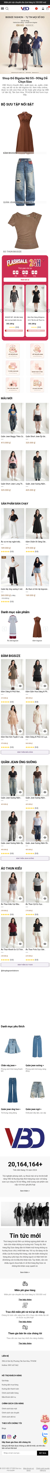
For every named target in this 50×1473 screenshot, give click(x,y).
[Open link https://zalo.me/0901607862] (45, 1434)
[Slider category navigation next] (46, 629)
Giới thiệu (5, 1381)
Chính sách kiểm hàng (10, 1393)
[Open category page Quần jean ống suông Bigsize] (37, 1046)
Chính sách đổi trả (8, 1417)
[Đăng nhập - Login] (43, 8)
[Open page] (7, 8)
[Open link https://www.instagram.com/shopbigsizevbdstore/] (9, 1437)
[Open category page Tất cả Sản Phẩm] (25, 43)
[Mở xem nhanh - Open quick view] (20, 686)
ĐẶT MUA (42, 1453)
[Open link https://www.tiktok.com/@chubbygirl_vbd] (15, 1437)
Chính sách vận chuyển (10, 1413)
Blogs (4, 1428)
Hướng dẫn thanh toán (10, 1389)
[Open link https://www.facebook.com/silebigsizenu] (4, 1437)
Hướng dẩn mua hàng (10, 1385)
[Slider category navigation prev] (4, 629)
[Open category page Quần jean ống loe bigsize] (12, 1090)
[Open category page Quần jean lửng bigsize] (37, 1090)
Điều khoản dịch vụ (9, 1397)
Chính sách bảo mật (9, 1409)
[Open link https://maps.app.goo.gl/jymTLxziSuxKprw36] (45, 1441)
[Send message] (45, 1427)
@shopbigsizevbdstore (10, 971)
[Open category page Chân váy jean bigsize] (12, 1046)
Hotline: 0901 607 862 (10, 1365)
